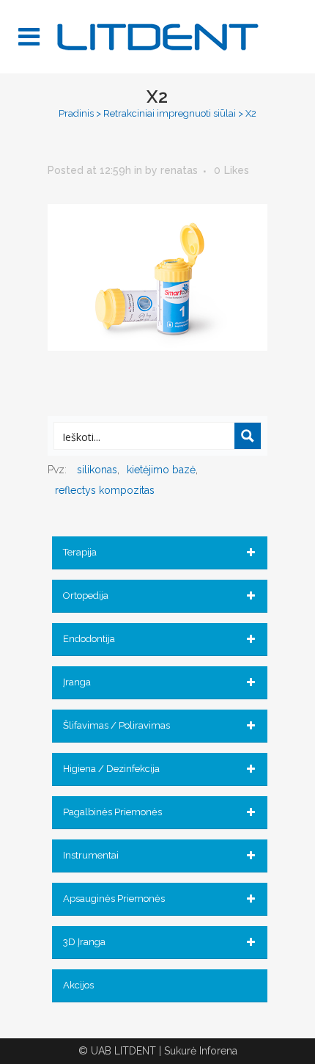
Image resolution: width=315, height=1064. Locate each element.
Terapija (80, 552)
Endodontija (89, 638)
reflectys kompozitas (105, 490)
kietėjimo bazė (161, 469)
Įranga (77, 682)
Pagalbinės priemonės (112, 811)
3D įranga (84, 941)
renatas (179, 170)
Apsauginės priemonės (114, 898)
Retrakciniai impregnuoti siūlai (169, 113)
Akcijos (78, 985)
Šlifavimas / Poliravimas (116, 725)
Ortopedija (85, 595)
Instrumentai (91, 855)
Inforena (218, 1051)
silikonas (97, 469)
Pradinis (76, 113)
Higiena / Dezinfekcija (111, 768)
